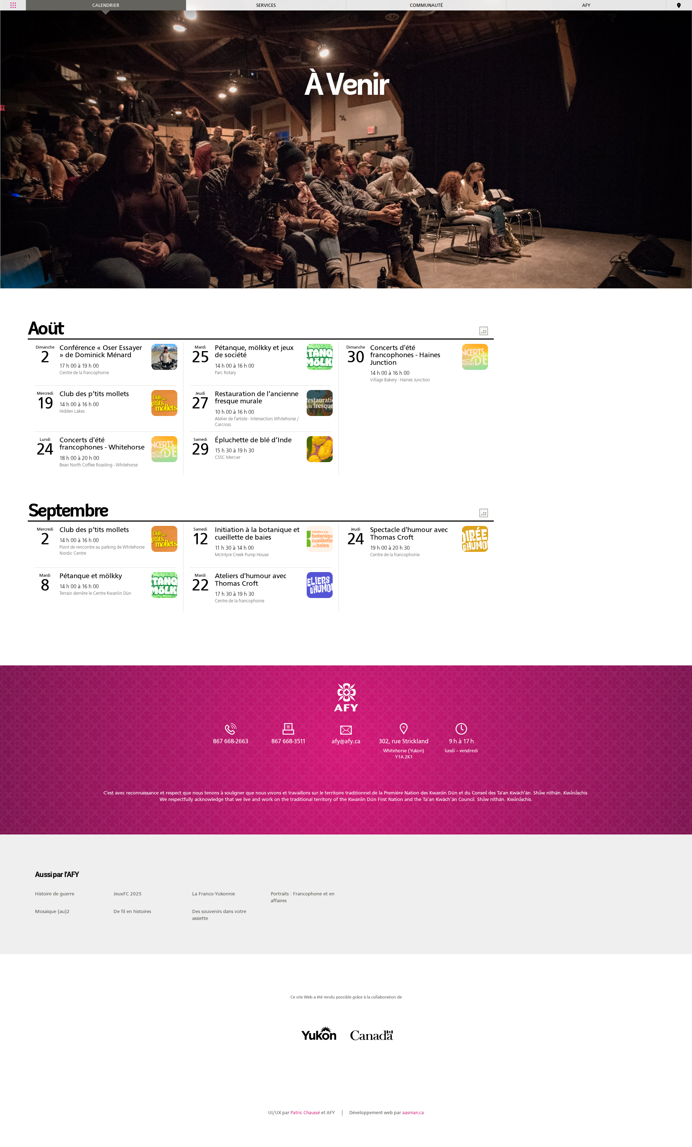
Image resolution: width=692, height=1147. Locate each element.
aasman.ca (413, 1112)
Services (266, 5)
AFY (586, 5)
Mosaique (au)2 (52, 911)
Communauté (426, 5)
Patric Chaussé (305, 1112)
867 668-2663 (230, 741)
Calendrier (105, 5)
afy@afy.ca (346, 741)
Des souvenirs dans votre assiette (219, 915)
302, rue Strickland (404, 749)
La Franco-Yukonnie (213, 894)
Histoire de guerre (54, 894)
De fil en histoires (132, 911)
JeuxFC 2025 (128, 894)
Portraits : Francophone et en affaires (302, 897)
